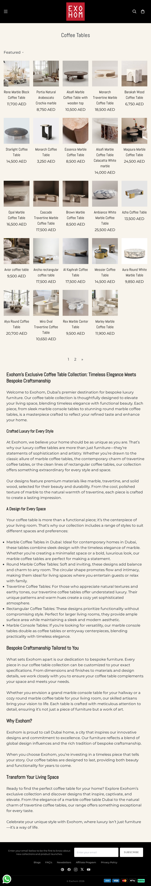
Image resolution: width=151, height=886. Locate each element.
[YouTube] (88, 869)
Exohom (37, 392)
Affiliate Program (86, 862)
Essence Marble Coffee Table (76, 152)
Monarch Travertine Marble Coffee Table (105, 97)
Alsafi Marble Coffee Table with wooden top (75, 97)
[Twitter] (82, 869)
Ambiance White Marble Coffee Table (105, 218)
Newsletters (64, 862)
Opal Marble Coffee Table (16, 215)
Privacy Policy (109, 862)
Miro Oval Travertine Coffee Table (46, 327)
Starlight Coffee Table (17, 152)
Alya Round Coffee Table (16, 324)
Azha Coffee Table (134, 212)
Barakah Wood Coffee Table (134, 95)
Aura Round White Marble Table (134, 272)
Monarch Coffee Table (46, 152)
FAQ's (48, 862)
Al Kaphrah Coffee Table (75, 272)
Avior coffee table (16, 269)
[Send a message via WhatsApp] (7, 879)
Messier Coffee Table (105, 272)
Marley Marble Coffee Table (105, 324)
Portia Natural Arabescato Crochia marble (46, 97)
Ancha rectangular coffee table (46, 272)
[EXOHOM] (75, 11)
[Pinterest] (62, 869)
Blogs (37, 862)
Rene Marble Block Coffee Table (16, 95)
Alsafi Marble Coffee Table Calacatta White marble (105, 157)
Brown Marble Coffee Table (75, 215)
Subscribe (131, 852)
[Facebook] (69, 869)
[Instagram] (76, 869)
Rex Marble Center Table (75, 324)
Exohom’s (129, 788)
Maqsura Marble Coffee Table (134, 152)
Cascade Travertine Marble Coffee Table (46, 218)
